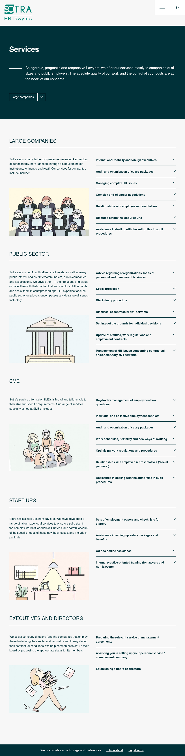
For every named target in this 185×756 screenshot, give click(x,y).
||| (162, 7)
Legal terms (136, 750)
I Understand (114, 750)
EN (177, 7)
